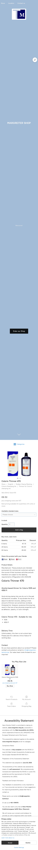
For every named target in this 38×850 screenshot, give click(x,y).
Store (3, 484)
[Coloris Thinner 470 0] (19, 463)
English (10, 484)
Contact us (21, 3)
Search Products (11, 699)
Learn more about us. (8, 838)
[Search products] (35, 60)
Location (11, 3)
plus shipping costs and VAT (11, 501)
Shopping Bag (26, 706)
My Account (26, 699)
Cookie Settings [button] (19, 847)
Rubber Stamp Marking (24, 484)
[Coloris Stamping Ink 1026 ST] (10, 669)
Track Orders (11, 706)
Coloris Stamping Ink (9, 486)
